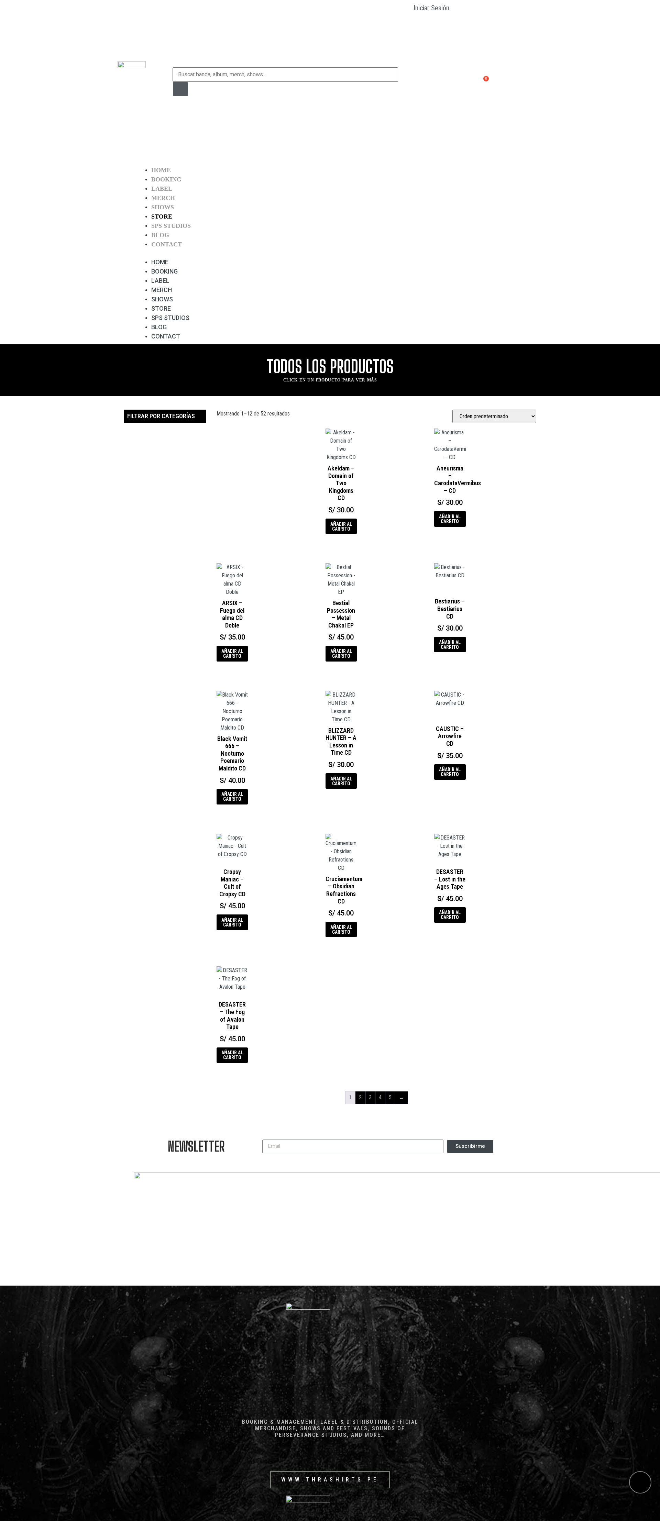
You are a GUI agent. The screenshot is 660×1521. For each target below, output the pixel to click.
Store (161, 216)
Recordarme (431, 24)
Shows (162, 207)
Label (161, 188)
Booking (166, 179)
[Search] (180, 89)
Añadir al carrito (341, 526)
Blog (160, 235)
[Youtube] (522, 81)
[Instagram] (508, 81)
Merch (163, 198)
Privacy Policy (418, 115)
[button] (330, 253)
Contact (166, 244)
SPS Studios (171, 225)
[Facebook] (495, 81)
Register (421, 72)
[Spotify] (535, 81)
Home (161, 170)
